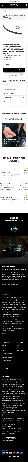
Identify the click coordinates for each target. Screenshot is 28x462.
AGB (3, 350)
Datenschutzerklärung (7, 354)
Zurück (5, 11)
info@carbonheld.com (11, 440)
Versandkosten (14, 55)
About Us (4, 345)
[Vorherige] (2, 39)
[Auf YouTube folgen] (7, 369)
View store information (9, 77)
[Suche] (5, 5)
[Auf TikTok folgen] (10, 369)
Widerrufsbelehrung (7, 357)
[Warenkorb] (25, 5)
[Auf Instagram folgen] (3, 369)
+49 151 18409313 (10, 437)
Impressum (4, 347)
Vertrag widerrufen (14, 456)
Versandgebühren (6, 360)
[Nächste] (25, 39)
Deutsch (4, 445)
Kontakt (17, 347)
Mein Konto (18, 345)
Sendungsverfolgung (21, 350)
